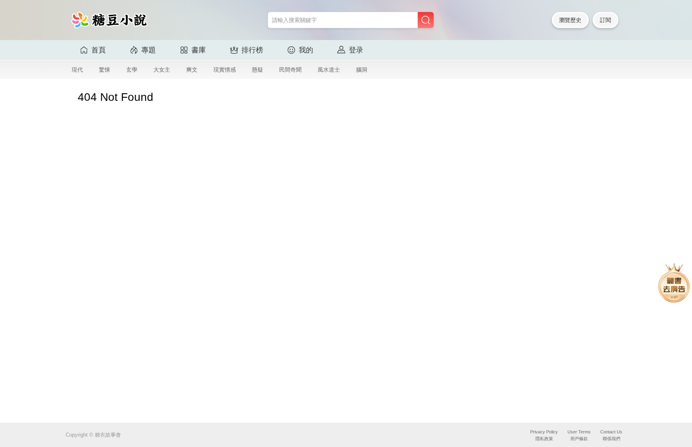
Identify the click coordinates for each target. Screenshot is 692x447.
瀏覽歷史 (570, 20)
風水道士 (329, 69)
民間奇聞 (290, 69)
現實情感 (224, 69)
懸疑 (257, 69)
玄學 (131, 69)
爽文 (191, 69)
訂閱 (605, 20)
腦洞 (361, 69)
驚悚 (104, 69)
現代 (77, 69)
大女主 (161, 69)
